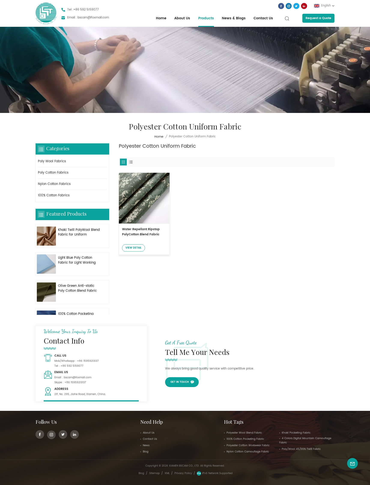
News (146, 445)
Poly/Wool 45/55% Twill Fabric (301, 449)
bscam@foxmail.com (93, 17)
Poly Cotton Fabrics (53, 172)
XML (167, 473)
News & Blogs (234, 18)
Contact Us (263, 18)
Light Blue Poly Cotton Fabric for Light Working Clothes (77, 260)
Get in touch (179, 382)
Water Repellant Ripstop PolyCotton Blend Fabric (141, 232)
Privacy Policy (183, 473)
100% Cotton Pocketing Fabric (245, 439)
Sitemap (154, 473)
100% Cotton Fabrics (54, 195)
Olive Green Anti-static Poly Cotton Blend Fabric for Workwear (77, 288)
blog (141, 473)
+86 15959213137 (88, 361)
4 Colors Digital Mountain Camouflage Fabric (305, 440)
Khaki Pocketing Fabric (296, 433)
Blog (145, 452)
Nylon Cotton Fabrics (54, 184)
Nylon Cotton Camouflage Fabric (248, 452)
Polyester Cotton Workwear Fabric (248, 445)
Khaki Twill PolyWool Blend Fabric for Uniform (79, 232)
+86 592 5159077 (86, 9)
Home (161, 18)
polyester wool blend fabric (244, 433)
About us (182, 18)
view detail (133, 248)
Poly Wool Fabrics (52, 161)
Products (206, 18)
